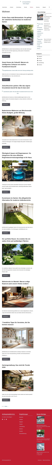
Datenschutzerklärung (46, 460)
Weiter (6, 406)
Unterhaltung (18, 7)
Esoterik (21, 431)
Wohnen (31, 7)
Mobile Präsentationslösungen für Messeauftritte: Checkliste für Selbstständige (47, 17)
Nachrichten (4, 7)
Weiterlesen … (6, 56)
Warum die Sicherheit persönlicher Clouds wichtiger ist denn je (47, 41)
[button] (49, 7)
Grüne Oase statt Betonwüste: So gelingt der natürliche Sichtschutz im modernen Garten (17, 20)
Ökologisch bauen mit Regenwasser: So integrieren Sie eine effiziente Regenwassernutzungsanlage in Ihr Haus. (17, 155)
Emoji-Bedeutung (22, 433)
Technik (25, 7)
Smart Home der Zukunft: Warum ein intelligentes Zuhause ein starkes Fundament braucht (15, 64)
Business (38, 7)
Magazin (44, 7)
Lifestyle (11, 7)
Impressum (40, 460)
